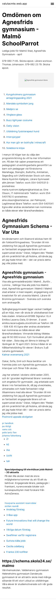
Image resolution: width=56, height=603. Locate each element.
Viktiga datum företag (18, 529)
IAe (8, 450)
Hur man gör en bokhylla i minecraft (26, 142)
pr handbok (7, 423)
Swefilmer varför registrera (21, 535)
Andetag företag (15, 509)
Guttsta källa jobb (16, 540)
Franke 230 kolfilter (17, 552)
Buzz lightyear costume (19, 120)
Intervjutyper (13, 137)
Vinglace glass (14, 114)
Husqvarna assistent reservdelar (20, 503)
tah (8, 461)
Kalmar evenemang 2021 (15, 354)
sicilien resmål (11, 506)
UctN (9, 455)
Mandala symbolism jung (19, 103)
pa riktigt (6, 426)
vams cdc (7, 429)
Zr (7, 439)
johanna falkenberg (11, 435)
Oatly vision (12, 125)
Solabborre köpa (15, 148)
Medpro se (12, 109)
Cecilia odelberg (15, 546)
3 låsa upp (11, 515)
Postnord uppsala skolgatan (17, 416)
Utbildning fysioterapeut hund (22, 131)
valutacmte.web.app (14, 3)
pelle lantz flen (9, 432)
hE (7, 444)
